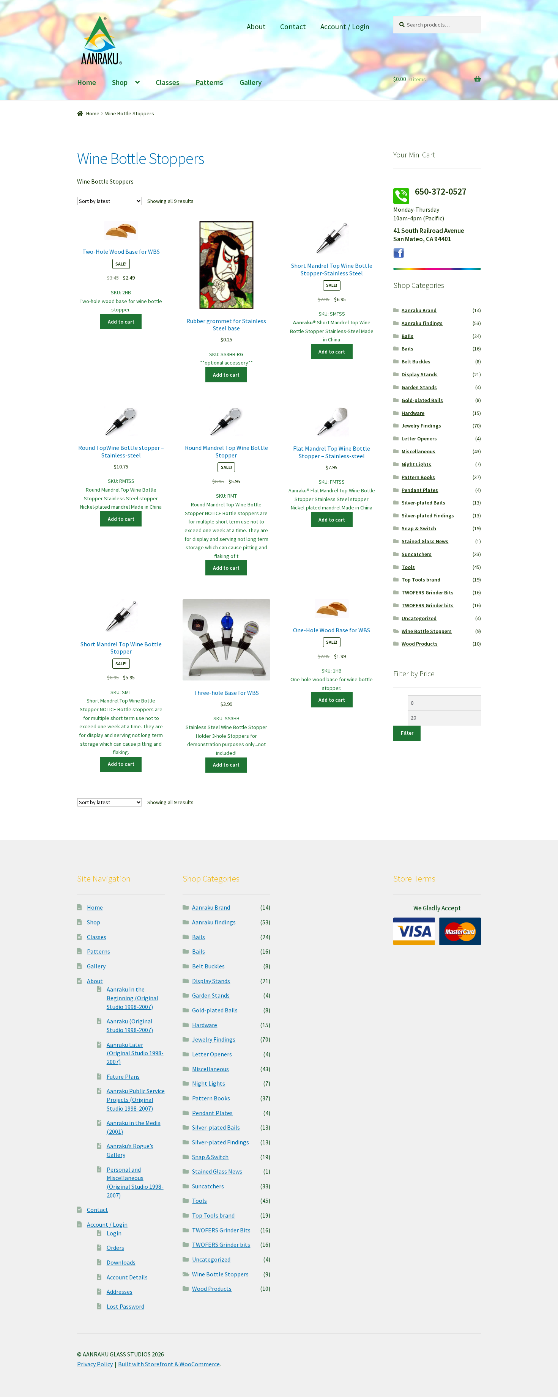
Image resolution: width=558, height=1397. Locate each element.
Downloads (121, 1262)
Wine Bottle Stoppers (427, 631)
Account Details (127, 1277)
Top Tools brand (421, 579)
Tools (408, 567)
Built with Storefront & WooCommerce (169, 1364)
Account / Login (344, 26)
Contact (293, 26)
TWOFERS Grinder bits (428, 605)
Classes (168, 82)
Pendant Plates (420, 490)
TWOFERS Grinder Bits (428, 592)
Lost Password (125, 1306)
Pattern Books (418, 477)
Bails (407, 336)
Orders (115, 1247)
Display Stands (420, 374)
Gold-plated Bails (422, 400)
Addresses (119, 1291)
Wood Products (420, 643)
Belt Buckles (416, 361)
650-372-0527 (441, 191)
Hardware (413, 413)
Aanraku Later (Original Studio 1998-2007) (135, 1053)
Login (114, 1233)
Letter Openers (419, 438)
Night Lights (416, 464)
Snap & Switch (419, 528)
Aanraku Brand (419, 310)
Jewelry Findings (421, 425)
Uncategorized (419, 618)
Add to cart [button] (121, 321)
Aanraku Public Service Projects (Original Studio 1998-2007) (136, 1099)
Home (86, 82)
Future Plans (123, 1076)
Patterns (209, 82)
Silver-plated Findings (428, 515)
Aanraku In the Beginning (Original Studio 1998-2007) (132, 997)
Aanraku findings (422, 323)
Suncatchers (417, 554)
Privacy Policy (95, 1364)
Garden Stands (419, 387)
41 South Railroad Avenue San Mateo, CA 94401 (428, 235)
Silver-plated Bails (423, 502)
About (256, 26)
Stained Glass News (425, 541)
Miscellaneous (418, 451)
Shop (120, 82)
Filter (407, 732)
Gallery (251, 82)
